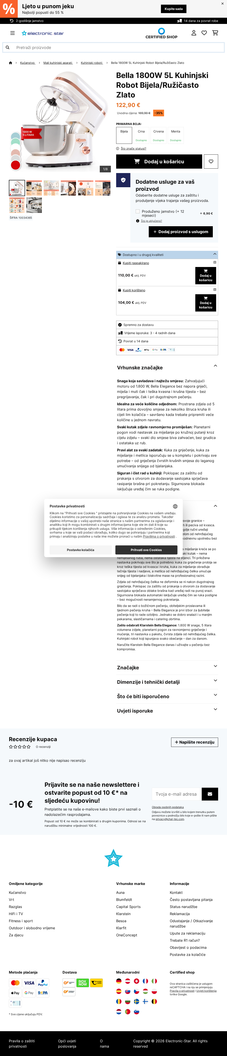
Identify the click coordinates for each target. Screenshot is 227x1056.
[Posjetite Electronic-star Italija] (154, 981)
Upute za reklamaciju (187, 933)
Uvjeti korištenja (206, 990)
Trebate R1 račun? (185, 940)
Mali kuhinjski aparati (58, 62)
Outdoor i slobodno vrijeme (32, 928)
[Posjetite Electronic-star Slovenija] (136, 1011)
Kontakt (176, 892)
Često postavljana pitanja (191, 899)
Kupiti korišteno (134, 290)
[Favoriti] (204, 33)
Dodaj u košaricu (163, 161)
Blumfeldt (124, 899)
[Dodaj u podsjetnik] (211, 161)
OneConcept (126, 935)
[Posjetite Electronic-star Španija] (118, 991)
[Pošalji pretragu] (7, 47)
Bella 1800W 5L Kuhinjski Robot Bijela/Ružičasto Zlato (147, 62)
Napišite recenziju (196, 742)
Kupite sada (174, 9)
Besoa (121, 921)
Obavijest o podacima (188, 947)
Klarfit (121, 928)
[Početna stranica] (14, 62)
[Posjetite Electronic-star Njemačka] (118, 981)
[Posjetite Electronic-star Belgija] (154, 1001)
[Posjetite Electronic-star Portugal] (127, 1011)
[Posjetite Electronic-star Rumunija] (118, 1001)
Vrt (11, 899)
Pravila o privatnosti (182, 990)
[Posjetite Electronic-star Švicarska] (136, 981)
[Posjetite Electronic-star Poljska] (154, 991)
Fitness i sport (21, 921)
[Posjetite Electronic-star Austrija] (127, 981)
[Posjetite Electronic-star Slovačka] (127, 991)
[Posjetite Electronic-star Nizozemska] (118, 1011)
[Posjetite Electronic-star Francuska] (145, 981)
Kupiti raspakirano (136, 263)
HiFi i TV (16, 914)
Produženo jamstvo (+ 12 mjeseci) (163, 213)
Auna (120, 892)
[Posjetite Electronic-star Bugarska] (127, 1001)
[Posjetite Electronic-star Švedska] (136, 1001)
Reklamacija (180, 914)
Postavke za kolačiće (187, 954)
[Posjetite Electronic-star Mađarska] (145, 991)
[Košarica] (215, 33)
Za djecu (16, 935)
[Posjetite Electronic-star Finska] (145, 1001)
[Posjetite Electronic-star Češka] (136, 991)
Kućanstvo (27, 62)
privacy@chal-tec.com (170, 819)
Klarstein (123, 914)
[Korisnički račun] (194, 33)
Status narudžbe (183, 906)
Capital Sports (128, 906)
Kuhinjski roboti (92, 62)
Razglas (15, 906)
